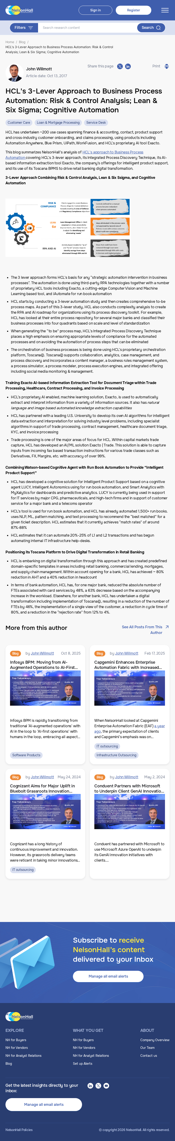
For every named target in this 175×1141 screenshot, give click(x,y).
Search (148, 27)
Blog (22, 42)
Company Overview (155, 1040)
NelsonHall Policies (19, 1130)
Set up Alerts (82, 1064)
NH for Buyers (15, 1040)
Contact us (148, 1056)
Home (9, 42)
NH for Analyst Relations (23, 1056)
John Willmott (42, 653)
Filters (20, 27)
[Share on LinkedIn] (128, 66)
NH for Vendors (16, 1048)
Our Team (147, 1048)
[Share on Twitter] (120, 66)
